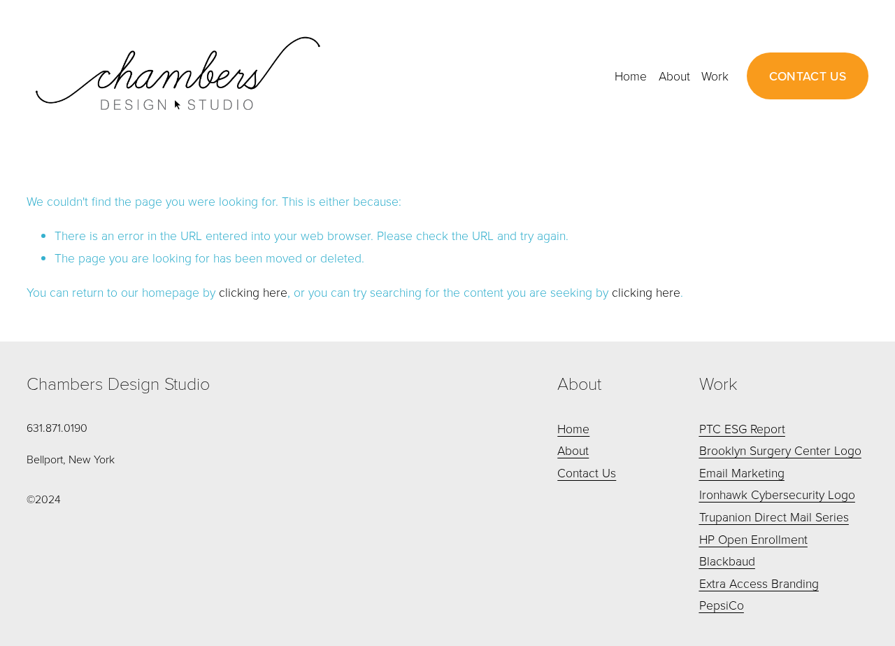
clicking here (253, 291)
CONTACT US (808, 76)
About (674, 75)
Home (631, 75)
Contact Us (586, 472)
